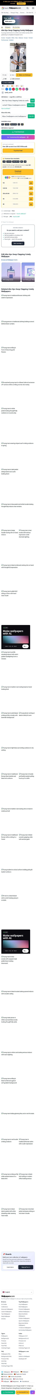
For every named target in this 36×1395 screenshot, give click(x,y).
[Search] (27, 8)
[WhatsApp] (16, 89)
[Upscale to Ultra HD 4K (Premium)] (31, 193)
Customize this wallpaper (19, 137)
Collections (4, 1307)
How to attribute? (5, 108)
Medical (21, 38)
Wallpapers (7, 27)
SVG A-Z (21, 1343)
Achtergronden (7, 1379)
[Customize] (32, 1392)
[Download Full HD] (31, 188)
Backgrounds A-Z (24, 1338)
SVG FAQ (3, 1361)
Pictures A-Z (22, 1341)
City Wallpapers (23, 1304)
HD (2, 124)
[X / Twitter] (10, 89)
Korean (26, 38)
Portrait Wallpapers (24, 1309)
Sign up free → (26, 1267)
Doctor (3, 38)
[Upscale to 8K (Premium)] (31, 204)
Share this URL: (6, 112)
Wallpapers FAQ (5, 1354)
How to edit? (16, 216)
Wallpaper (25, 1372)
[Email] (23, 89)
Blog (20, 1354)
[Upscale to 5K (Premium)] (31, 199)
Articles (3, 1318)
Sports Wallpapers (24, 1321)
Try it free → (21, 3)
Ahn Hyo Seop (16, 27)
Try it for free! (18, 150)
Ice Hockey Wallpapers (25, 1330)
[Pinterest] (13, 89)
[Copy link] (27, 89)
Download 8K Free (23, 1392)
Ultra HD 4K (13, 124)
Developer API (23, 1359)
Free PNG (4, 1345)
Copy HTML (31, 105)
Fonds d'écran (19, 1379)
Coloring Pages (5, 1348)
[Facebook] (6, 89)
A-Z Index (4, 1304)
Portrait (31, 38)
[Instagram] (20, 89)
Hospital (8, 38)
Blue (16, 38)
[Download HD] (31, 183)
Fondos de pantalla (15, 1376)
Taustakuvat (25, 1381)
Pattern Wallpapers (24, 1318)
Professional (4, 40)
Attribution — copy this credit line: (11, 97)
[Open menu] (33, 8)
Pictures (3, 1341)
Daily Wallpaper (5, 1316)
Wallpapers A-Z (23, 1336)
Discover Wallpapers (7, 1309)
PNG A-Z (21, 1345)
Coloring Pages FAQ (7, 1366)
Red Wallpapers (23, 1307)
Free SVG (3, 1343)
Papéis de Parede (21, 1374)
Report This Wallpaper (8, 222)
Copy (32, 100)
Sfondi (5, 1376)
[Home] (2, 27)
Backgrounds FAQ (6, 1356)
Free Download (19, 132)
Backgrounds (5, 1338)
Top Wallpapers (5, 1314)
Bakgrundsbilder (8, 1374)
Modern (11, 40)
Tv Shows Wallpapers (25, 1327)
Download (18, 172)
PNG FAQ (4, 1363)
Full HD (7, 124)
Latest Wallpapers (6, 1311)
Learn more (10, 1267)
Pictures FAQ (5, 1359)
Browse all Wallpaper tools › (9, 260)
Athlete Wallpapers (24, 1311)
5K (18, 124)
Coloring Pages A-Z (24, 1348)
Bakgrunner (15, 1381)
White (12, 38)
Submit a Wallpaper (24, 1356)
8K (22, 124)
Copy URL (31, 116)
